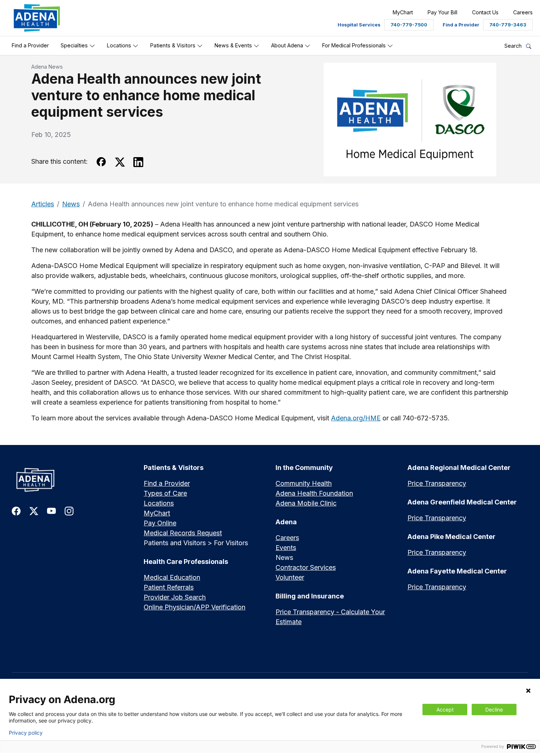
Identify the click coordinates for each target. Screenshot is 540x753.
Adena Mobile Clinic (306, 503)
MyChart (157, 513)
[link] (37, 18)
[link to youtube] (51, 510)
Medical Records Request (183, 533)
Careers (287, 538)
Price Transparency (436, 483)
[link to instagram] (69, 510)
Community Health (304, 483)
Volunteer (290, 577)
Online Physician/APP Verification (194, 607)
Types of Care (165, 493)
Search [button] (513, 46)
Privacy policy (26, 733)
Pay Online (160, 523)
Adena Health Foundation (314, 493)
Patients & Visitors (173, 45)
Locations (120, 45)
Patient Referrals (169, 587)
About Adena (288, 45)
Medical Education (172, 577)
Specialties (75, 45)
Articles (42, 204)
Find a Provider (30, 45)
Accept (445, 709)
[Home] (72, 480)
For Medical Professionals (354, 45)
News (71, 204)
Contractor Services (306, 567)
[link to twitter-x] (33, 510)
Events (286, 547)
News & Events (234, 45)
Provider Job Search (175, 597)
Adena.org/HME (356, 418)
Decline (494, 709)
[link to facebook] (16, 510)
